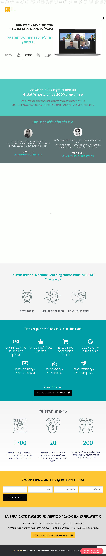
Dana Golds (17, 550)
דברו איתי (78, 152)
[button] (22, 59)
